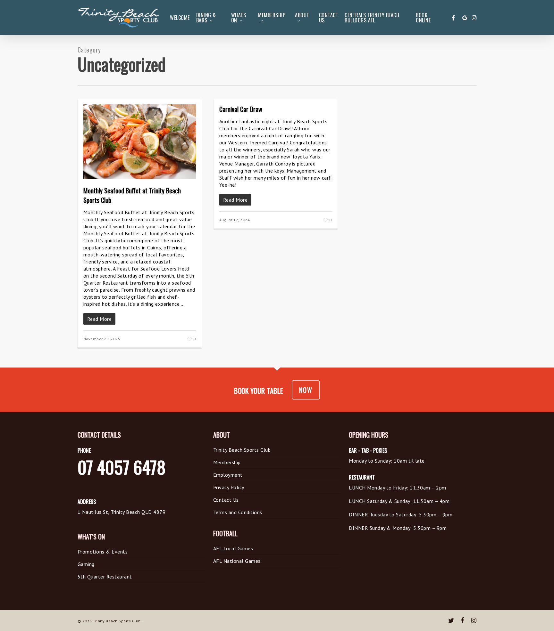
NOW (306, 390)
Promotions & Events (103, 551)
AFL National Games (237, 561)
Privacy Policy (228, 487)
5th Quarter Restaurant (105, 576)
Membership (227, 462)
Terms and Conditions (237, 512)
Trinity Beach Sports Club (242, 450)
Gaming (86, 564)
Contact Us (226, 500)
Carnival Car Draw (240, 109)
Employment (228, 475)
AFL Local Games (233, 548)
